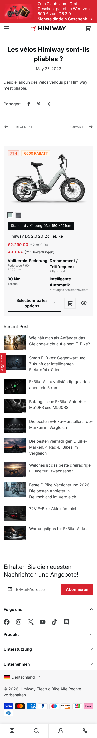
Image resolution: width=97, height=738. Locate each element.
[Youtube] (43, 622)
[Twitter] (48, 104)
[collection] (12, 731)
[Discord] (66, 622)
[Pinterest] (39, 104)
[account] (61, 731)
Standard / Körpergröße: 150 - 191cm (41, 225)
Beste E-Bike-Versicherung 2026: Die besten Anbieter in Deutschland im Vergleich (59, 490)
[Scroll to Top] (88, 703)
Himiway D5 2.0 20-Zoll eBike (35, 236)
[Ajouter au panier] (70, 303)
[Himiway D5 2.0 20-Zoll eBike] (48, 180)
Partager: (12, 103)
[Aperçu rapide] (83, 303)
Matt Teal (10, 215)
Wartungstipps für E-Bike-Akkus (58, 528)
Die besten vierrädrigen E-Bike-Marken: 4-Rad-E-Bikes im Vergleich (58, 447)
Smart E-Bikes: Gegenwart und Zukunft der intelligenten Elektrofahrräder (57, 363)
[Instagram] (19, 622)
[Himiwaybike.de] (48, 28)
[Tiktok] (54, 622)
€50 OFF (2, 363)
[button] (88, 28)
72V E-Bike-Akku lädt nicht (54, 508)
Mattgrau (18, 215)
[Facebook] (29, 104)
